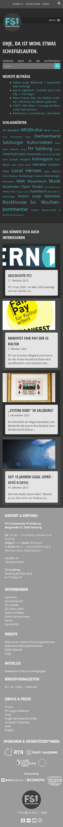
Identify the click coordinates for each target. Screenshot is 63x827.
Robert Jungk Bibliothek (39, 196)
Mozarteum (37, 181)
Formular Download (17, 722)
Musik (54, 181)
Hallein (22, 154)
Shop (8, 714)
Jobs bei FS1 (12, 624)
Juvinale (13, 159)
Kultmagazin (42, 158)
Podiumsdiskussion (52, 187)
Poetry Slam (9, 191)
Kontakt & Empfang (21, 515)
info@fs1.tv (17, 3)
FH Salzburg (40, 148)
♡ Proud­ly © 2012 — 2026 (31, 812)
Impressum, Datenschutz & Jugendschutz (30, 642)
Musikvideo (11, 186)
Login (8, 653)
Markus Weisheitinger (21, 176)
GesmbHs (11, 597)
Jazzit (46, 154)
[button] (52, 20)
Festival (23, 149)
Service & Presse (18, 698)
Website (11, 633)
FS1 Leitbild (12, 605)
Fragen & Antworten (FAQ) (21, 718)
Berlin (47, 130)
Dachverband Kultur (20, 136)
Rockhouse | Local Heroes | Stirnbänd (36, 113)
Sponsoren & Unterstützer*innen (31, 741)
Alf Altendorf (11, 130)
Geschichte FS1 (14, 601)
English (45, 3)
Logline (46, 171)
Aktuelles (13, 663)
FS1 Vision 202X (14, 609)
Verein (9, 620)
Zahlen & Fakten (14, 613)
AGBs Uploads (13, 649)
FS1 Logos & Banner (17, 711)
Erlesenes (14, 149)
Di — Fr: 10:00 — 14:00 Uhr (21, 687)
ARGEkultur (32, 130)
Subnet (35, 210)
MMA (20, 181)
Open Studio (32, 186)
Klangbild (25, 159)
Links (8, 726)
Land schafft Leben (21, 164)
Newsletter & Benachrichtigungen (25, 671)
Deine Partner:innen (17, 616)
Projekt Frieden (22, 192)
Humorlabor (34, 154)
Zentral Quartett (17, 215)
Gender (57, 149)
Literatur (39, 164)
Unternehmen (16, 589)
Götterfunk (10, 154)
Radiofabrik (38, 191)
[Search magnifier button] (57, 66)
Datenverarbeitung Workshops (24, 646)
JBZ (51, 154)
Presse (9, 707)
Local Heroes (26, 170)
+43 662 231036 (33, 3)
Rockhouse (15, 202)
